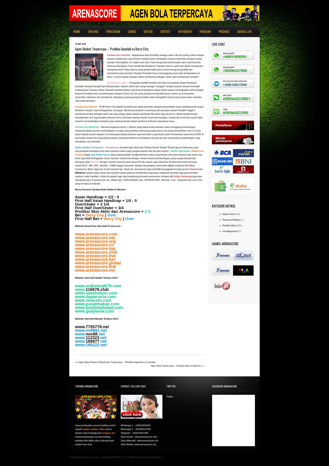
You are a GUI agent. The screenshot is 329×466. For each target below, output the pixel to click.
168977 (92, 341)
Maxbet (121, 189)
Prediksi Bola (229, 225)
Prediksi (224, 31)
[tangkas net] (243, 275)
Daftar (148, 31)
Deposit (165, 31)
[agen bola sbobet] (222, 260)
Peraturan (113, 31)
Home (76, 31)
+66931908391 (143, 425)
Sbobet (110, 189)
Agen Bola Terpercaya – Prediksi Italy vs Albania (176, 366)
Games (132, 31)
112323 (92, 337)
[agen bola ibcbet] (243, 260)
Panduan (205, 31)
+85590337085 (143, 429)
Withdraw (185, 31)
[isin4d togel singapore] (222, 290)
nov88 (91, 334)
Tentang (93, 31)
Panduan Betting (231, 220)
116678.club (97, 289)
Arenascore (129, 211)
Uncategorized (230, 231)
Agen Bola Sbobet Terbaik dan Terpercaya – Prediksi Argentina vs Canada (117, 362)
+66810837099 (140, 433)
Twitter (169, 396)
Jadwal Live (244, 31)
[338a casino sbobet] (222, 275)
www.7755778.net (92, 326)
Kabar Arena (228, 214)
